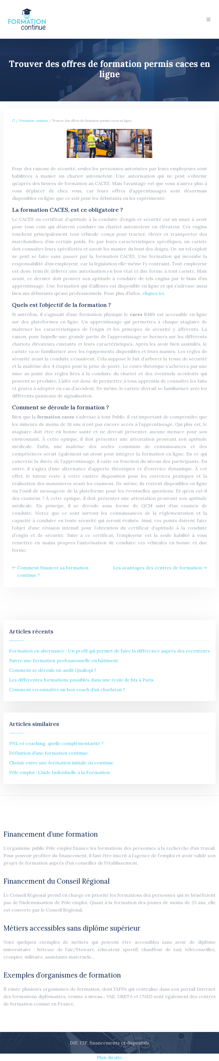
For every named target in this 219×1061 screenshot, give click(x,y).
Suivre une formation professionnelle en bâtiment (63, 660)
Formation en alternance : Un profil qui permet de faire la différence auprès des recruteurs (109, 651)
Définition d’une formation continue (48, 753)
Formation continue (33, 121)
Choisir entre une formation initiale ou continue (61, 763)
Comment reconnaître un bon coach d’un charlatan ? (67, 689)
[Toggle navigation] (208, 19)
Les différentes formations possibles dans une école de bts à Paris (81, 680)
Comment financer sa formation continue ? (52, 571)
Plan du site (109, 1057)
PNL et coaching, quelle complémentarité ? (56, 743)
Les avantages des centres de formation (157, 567)
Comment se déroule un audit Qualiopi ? (52, 670)
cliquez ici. (153, 293)
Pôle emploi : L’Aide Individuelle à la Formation (59, 772)
